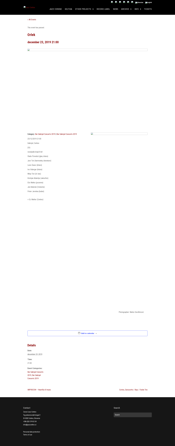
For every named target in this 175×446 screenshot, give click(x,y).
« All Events (32, 19)
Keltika (68, 9)
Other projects (83, 9)
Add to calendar (87, 333)
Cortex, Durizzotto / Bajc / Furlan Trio (133, 390)
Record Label (103, 9)
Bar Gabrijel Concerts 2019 (45, 134)
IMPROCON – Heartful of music (39, 390)
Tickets (148, 9)
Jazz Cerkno (55, 9)
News (115, 9)
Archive (125, 9)
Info (137, 9)
